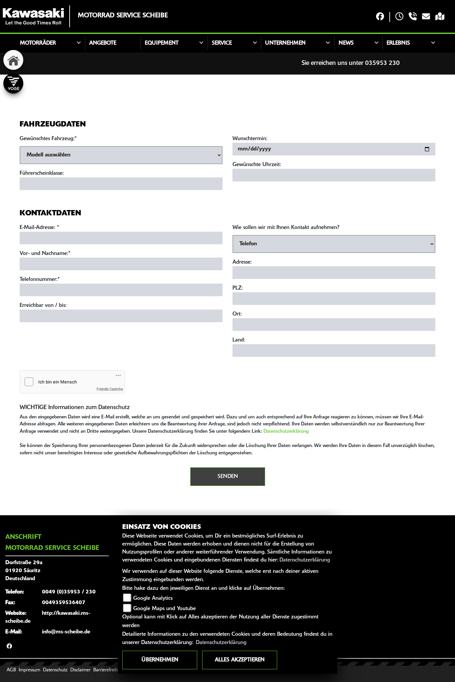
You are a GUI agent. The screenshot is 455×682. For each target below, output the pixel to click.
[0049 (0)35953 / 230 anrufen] (412, 17)
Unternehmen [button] (285, 43)
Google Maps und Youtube (164, 608)
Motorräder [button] (38, 43)
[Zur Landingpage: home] (13, 60)
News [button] (346, 43)
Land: (238, 340)
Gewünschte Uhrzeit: (256, 164)
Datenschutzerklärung (286, 431)
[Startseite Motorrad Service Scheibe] (33, 16)
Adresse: (242, 262)
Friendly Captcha (110, 389)
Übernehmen (160, 660)
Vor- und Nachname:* (45, 253)
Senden (228, 476)
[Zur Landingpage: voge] (13, 83)
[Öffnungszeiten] (399, 17)
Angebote (102, 43)
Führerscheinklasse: (42, 173)
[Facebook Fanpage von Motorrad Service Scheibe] (380, 17)
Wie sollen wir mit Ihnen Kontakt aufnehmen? (285, 227)
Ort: (237, 314)
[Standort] (440, 17)
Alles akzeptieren (239, 660)
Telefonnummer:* (40, 279)
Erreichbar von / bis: (43, 305)
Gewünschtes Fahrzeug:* (48, 138)
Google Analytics (153, 598)
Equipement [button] (162, 43)
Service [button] (222, 43)
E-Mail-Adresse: (39, 227)
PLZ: (237, 288)
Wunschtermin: (249, 138)
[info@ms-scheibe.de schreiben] (426, 17)
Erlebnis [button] (398, 43)
